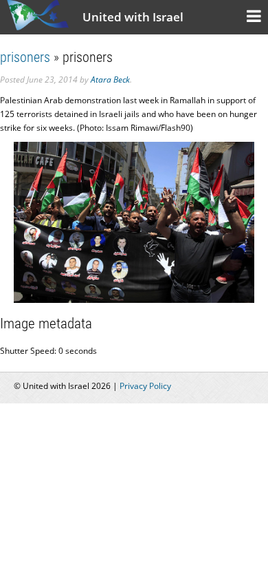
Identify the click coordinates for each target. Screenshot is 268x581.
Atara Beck (110, 79)
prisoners (25, 57)
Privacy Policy (145, 386)
